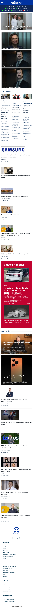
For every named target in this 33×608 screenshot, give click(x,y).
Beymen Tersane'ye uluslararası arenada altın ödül (15, 196)
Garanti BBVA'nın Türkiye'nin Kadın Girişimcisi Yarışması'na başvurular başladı (14, 47)
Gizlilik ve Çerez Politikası (9, 566)
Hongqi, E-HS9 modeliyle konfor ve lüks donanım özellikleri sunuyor (16, 290)
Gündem (5, 576)
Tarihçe (4, 546)
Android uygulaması (9, 601)
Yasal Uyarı (5, 570)
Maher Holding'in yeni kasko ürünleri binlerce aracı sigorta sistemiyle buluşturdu (5, 112)
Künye (4, 548)
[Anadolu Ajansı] (16, 530)
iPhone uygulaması (9, 599)
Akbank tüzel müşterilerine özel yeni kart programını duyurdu (26, 108)
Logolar (4, 558)
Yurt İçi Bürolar (6, 589)
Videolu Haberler (14, 264)
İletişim (4, 585)
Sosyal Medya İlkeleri (8, 556)
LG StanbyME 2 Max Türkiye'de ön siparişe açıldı (15, 254)
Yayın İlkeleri (6, 552)
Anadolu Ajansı (15, 606)
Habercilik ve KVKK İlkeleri (9, 554)
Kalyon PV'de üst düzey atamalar (11, 66)
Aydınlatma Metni (7, 568)
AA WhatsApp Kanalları (8, 572)
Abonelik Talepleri (7, 587)
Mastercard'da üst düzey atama (10, 214)
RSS (4, 574)
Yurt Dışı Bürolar (7, 591)
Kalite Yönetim (6, 550)
